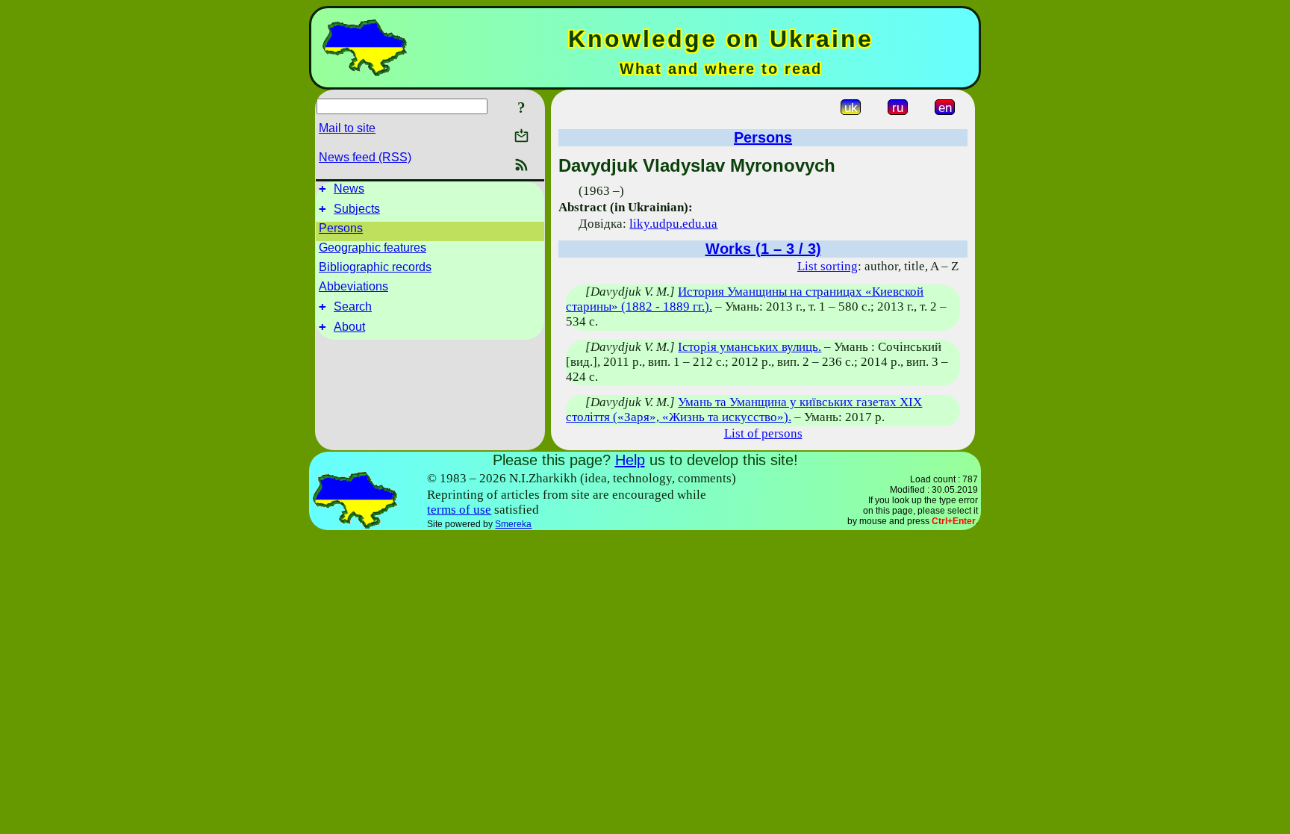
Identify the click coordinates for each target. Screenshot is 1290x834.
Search (353, 306)
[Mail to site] (521, 135)
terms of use (459, 509)
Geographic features (372, 247)
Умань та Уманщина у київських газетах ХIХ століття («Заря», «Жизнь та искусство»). (744, 409)
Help (630, 460)
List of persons (763, 433)
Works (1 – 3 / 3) (763, 248)
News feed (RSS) (365, 157)
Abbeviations (353, 286)
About (349, 326)
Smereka (513, 524)
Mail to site (347, 128)
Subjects (357, 208)
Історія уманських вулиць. (749, 347)
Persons (341, 228)
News (349, 188)
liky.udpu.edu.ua (673, 224)
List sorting (827, 266)
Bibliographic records (375, 267)
